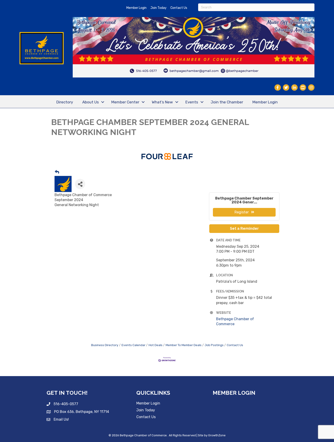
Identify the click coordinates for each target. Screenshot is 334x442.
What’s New (162, 102)
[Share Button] (80, 184)
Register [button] (241, 212)
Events (191, 102)
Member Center (125, 102)
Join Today (158, 8)
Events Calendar (133, 345)
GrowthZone (217, 435)
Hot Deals (155, 345)
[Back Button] (57, 172)
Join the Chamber (227, 102)
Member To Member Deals (184, 345)
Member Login (136, 8)
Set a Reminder (244, 228)
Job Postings (214, 345)
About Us (90, 102)
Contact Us (178, 8)
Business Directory (104, 345)
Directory (64, 102)
